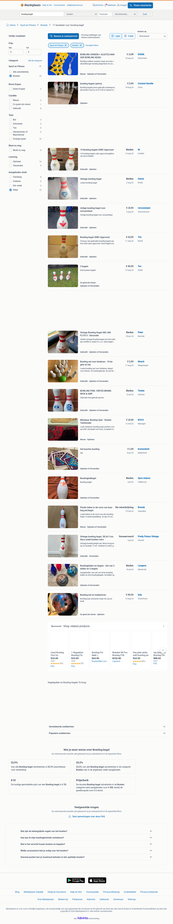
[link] (30, 5)
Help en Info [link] (76, 892)
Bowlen (75, 45)
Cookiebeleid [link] (130, 892)
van (10, 48)
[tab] (116, 36)
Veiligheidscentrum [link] (75, 5)
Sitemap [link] (132, 899)
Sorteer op (141, 31)
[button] (110, 5)
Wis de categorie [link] (35, 61)
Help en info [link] (47, 5)
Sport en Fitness (56, 45)
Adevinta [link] (91, 899)
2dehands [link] (104, 899)
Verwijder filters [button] (91, 45)
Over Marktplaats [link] (45, 899)
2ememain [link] (118, 899)
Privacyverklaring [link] (111, 892)
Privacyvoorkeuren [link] (149, 892)
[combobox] (42, 14)
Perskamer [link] (77, 899)
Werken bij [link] (63, 899)
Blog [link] (17, 892)
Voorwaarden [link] (59, 5)
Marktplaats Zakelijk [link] (33, 892)
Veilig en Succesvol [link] (57, 892)
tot (27, 48)
